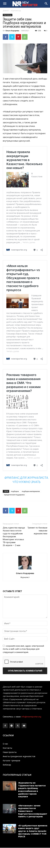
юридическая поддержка (14, 495)
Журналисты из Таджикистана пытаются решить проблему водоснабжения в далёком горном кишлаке (32, 790)
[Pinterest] (18, 37)
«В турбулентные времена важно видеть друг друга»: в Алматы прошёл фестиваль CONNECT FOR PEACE (32, 831)
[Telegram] (11, 725)
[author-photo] (25, 569)
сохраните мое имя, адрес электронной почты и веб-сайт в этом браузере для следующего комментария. (23, 649)
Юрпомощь (16, 10)
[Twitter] (12, 37)
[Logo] (25, 3)
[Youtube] (24, 725)
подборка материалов (31, 491)
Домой (6, 10)
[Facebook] (5, 37)
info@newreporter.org (31, 716)
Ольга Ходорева (12, 31)
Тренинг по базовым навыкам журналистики (37, 530)
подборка (15, 491)
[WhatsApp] (25, 37)
